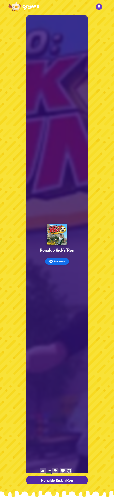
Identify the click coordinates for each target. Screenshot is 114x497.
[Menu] (99, 6)
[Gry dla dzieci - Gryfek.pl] (24, 7)
